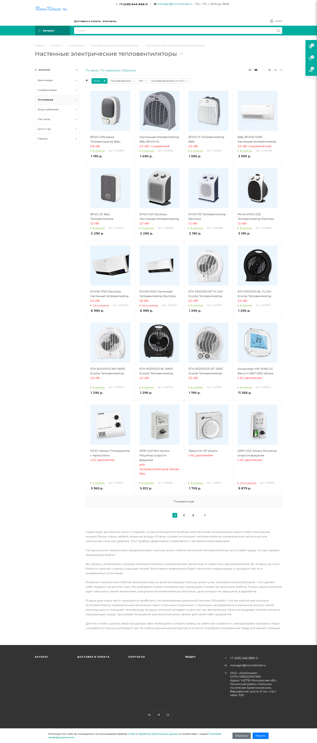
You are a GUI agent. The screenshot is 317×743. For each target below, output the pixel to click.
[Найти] (278, 30)
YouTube (168, 715)
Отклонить (241, 735)
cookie (131, 733)
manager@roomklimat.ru (174, 4)
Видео (190, 656)
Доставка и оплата (93, 656)
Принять (261, 735)
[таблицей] (280, 70)
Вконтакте (149, 715)
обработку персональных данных (158, 733)
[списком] (275, 70)
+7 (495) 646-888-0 (133, 4)
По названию (110, 70)
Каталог (42, 656)
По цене (92, 70)
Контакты (136, 656)
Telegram (159, 715)
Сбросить (129, 70)
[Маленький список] (250, 70)
